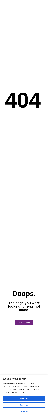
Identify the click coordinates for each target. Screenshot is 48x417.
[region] (24, 396)
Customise (24, 405)
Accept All (24, 398)
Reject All (24, 412)
